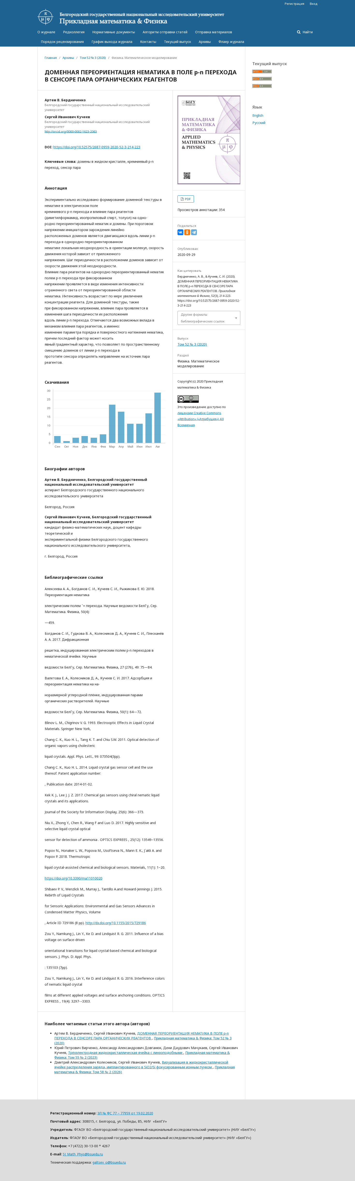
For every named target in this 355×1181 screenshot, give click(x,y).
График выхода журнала (112, 41)
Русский (258, 122)
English (257, 115)
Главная (51, 57)
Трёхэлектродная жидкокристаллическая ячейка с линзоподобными (125, 1052)
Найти (307, 32)
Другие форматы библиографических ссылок (203, 317)
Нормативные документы (113, 32)
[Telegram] (194, 232)
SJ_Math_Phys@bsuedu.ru (83, 1154)
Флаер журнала (231, 41)
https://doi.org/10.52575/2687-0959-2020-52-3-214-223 (96, 147)
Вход (314, 3)
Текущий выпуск (177, 41)
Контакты (148, 41)
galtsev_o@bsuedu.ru (109, 1162)
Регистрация (294, 3)
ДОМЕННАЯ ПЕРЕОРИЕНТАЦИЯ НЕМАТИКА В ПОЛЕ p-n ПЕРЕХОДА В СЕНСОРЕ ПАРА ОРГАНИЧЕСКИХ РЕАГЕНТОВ (141, 1035)
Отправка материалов (213, 32)
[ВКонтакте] (180, 232)
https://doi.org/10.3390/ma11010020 (73, 878)
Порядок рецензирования (62, 41)
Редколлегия (74, 32)
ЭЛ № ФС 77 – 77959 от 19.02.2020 (125, 1113)
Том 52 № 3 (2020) (93, 57)
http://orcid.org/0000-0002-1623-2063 (71, 131)
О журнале (46, 32)
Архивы (205, 41)
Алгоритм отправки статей (165, 32)
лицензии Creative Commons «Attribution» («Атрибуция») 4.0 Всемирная (201, 419)
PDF (187, 199)
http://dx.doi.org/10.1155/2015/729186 (115, 923)
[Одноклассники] (187, 232)
